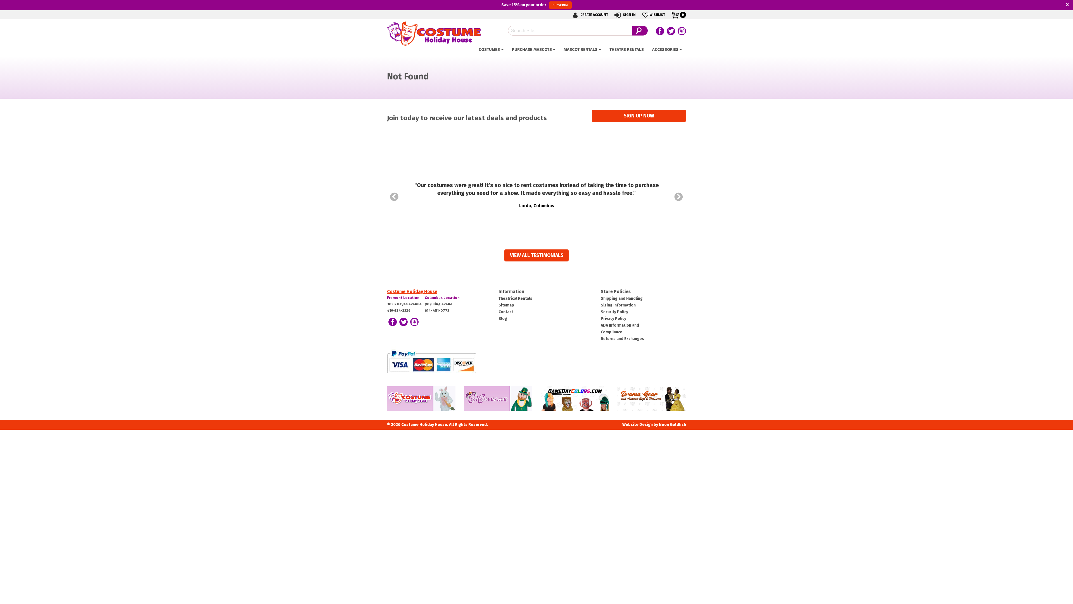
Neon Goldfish (672, 424)
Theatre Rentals (626, 49)
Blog (502, 318)
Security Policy (614, 312)
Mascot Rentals (580, 49)
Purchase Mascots (532, 49)
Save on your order (534, 4)
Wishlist (657, 15)
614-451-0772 (437, 310)
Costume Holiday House (412, 291)
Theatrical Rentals (515, 298)
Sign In (629, 15)
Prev (394, 196)
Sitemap (506, 305)
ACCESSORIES (665, 49)
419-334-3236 (398, 310)
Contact (505, 312)
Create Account (594, 15)
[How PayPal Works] (431, 361)
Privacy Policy (613, 318)
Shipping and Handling (622, 298)
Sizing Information (618, 305)
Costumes (489, 49)
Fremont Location (403, 298)
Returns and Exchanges (622, 338)
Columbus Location (442, 298)
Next (678, 196)
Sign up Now (639, 116)
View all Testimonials (536, 255)
